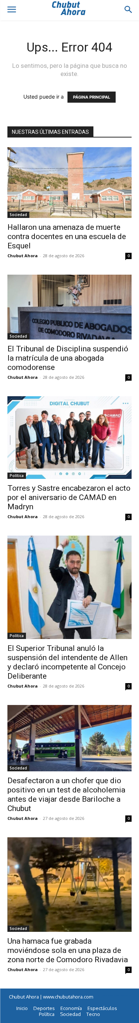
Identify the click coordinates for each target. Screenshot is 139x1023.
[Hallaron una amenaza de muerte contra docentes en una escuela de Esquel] (69, 182)
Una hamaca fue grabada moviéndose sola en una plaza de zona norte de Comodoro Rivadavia (67, 950)
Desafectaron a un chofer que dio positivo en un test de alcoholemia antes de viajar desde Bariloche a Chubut (66, 794)
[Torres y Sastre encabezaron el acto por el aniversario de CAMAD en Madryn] (69, 437)
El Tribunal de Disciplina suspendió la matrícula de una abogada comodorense (67, 358)
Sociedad (18, 214)
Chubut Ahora (22, 255)
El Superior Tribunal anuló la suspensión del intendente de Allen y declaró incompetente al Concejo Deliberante (67, 662)
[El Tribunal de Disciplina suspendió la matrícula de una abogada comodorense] (69, 307)
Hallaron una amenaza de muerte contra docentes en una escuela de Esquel (66, 236)
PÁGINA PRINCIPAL (91, 97)
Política (17, 475)
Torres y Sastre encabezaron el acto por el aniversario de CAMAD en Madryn (68, 497)
